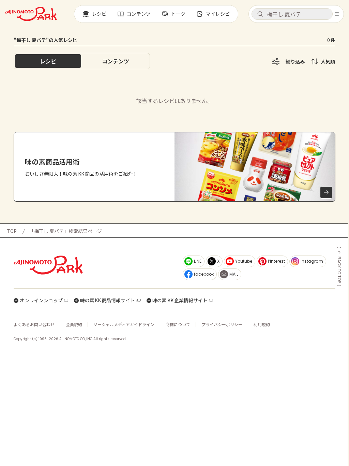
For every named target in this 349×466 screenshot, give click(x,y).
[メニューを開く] (337, 14)
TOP (12, 231)
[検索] (260, 14)
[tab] (115, 61)
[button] (292, 14)
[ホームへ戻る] (31, 14)
